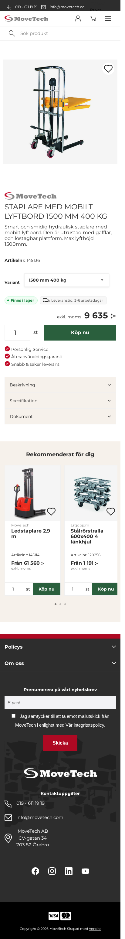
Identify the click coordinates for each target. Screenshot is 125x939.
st (35, 332)
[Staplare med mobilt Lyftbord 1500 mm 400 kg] (60, 112)
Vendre (95, 929)
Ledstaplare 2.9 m (30, 533)
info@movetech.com (69, 7)
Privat (95, 10)
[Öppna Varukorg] (93, 18)
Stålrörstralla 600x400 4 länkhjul (87, 536)
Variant (12, 282)
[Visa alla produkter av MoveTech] (30, 197)
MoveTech (20, 525)
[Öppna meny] (108, 18)
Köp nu (80, 332)
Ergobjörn (80, 525)
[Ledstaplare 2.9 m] (32, 493)
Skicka (60, 742)
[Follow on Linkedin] (68, 871)
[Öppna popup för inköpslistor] (108, 69)
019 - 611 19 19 (25, 7)
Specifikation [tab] (23, 400)
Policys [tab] (14, 647)
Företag (97, 3)
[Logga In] (78, 18)
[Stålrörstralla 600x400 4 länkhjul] (92, 493)
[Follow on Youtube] (85, 871)
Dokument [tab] (21, 416)
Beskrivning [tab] (22, 385)
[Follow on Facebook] (35, 871)
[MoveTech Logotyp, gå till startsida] (26, 18)
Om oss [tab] (14, 663)
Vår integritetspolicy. (85, 725)
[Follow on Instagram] (52, 871)
